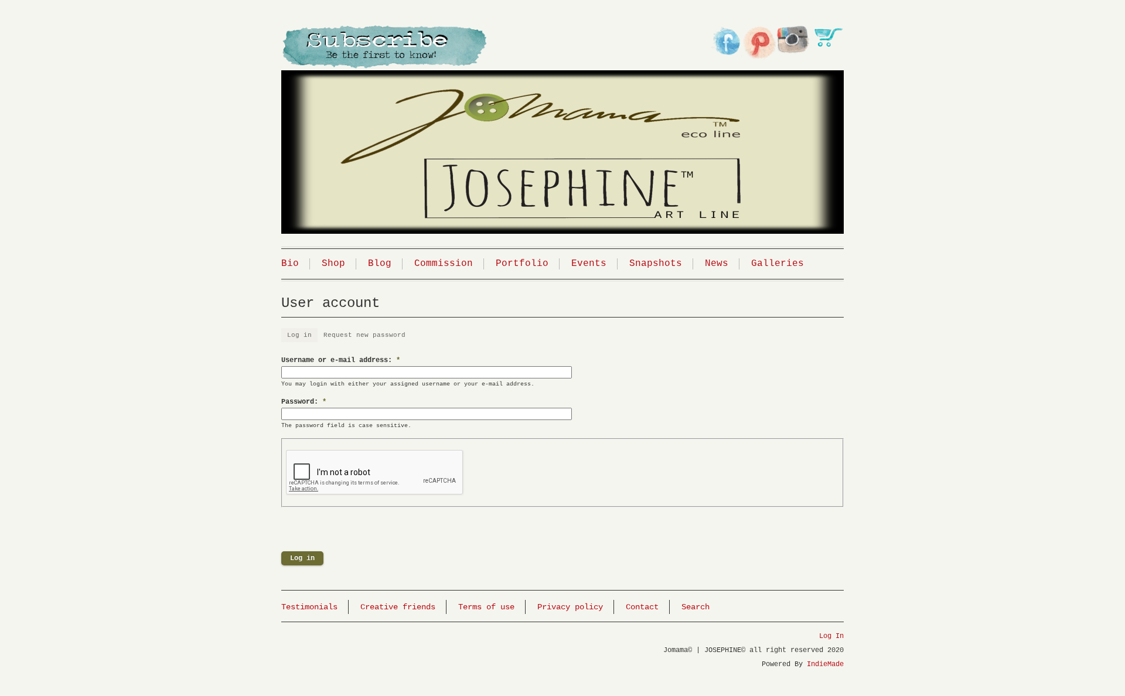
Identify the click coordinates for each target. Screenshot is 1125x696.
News (716, 263)
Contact (642, 607)
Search (695, 607)
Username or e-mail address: (340, 360)
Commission (443, 263)
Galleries (777, 263)
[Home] (562, 137)
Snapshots (655, 263)
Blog (379, 263)
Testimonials (309, 607)
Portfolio (522, 263)
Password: (303, 402)
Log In (831, 636)
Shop (333, 263)
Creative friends (397, 607)
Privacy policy (570, 607)
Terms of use (486, 607)
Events (588, 263)
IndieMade (825, 664)
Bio (290, 263)
